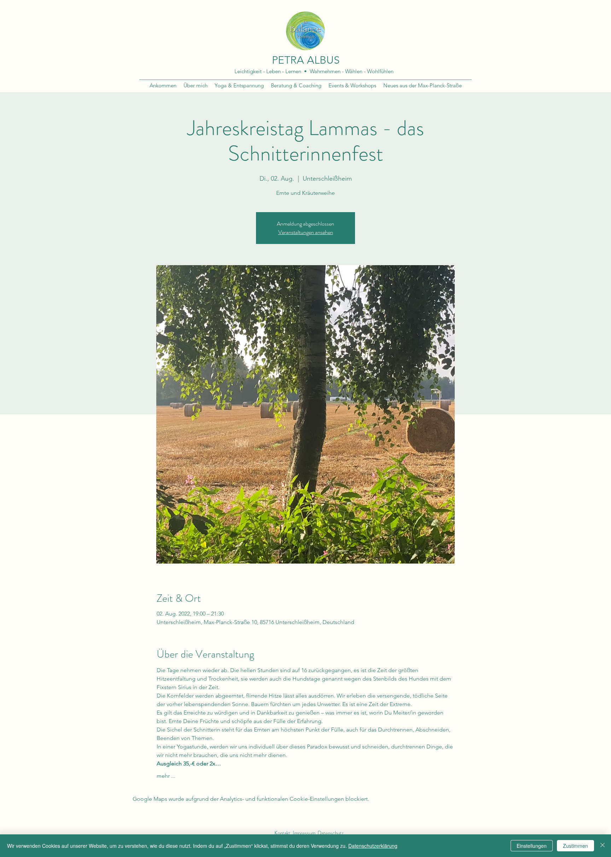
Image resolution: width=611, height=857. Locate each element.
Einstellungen (532, 845)
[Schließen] (602, 845)
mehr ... (166, 776)
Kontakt (282, 833)
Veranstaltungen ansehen (305, 232)
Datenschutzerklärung (372, 845)
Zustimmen (575, 845)
